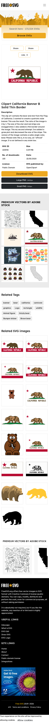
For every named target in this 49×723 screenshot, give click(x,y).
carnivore (38, 303)
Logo (17, 308)
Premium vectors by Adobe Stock (20, 204)
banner (6, 303)
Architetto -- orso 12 (12, 499)
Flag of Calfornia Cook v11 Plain (36, 450)
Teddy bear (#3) (11, 403)
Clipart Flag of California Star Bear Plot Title (36, 400)
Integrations (6, 661)
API (10, 707)
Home (4, 649)
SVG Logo (5, 638)
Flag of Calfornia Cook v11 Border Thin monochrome (37, 474)
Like (24, 55)
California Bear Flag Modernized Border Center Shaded (12, 472)
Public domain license (10, 658)
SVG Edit (5, 631)
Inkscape (5, 625)
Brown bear (25, 318)
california (26, 303)
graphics (7, 308)
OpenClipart (31, 167)
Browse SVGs (24, 35)
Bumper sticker (10, 318)
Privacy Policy (35, 707)
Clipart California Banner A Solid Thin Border (12, 351)
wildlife (39, 308)
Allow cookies (25, 720)
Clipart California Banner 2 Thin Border (36, 376)
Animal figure (9, 313)
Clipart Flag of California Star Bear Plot (36, 425)
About (4, 652)
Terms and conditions (20, 707)
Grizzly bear (24, 313)
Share (15, 48)
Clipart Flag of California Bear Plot (12, 425)
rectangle (27, 308)
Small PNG (24, 186)
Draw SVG (5, 634)
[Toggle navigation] (44, 5)
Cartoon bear (10, 452)
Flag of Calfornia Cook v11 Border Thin (12, 376)
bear (15, 303)
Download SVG (24, 173)
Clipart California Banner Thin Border (36, 351)
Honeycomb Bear (36, 501)
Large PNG (24, 180)
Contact (4, 655)
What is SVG (6, 628)
